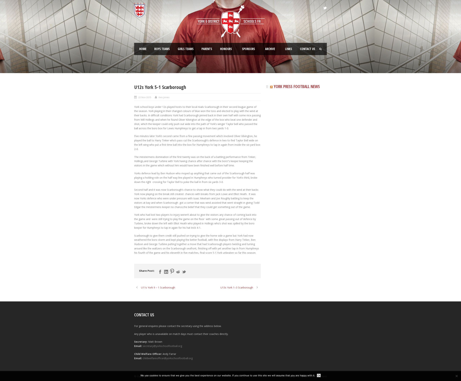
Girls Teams (186, 49)
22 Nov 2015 (144, 97)
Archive (270, 49)
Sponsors (248, 49)
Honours (226, 49)
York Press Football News (297, 86)
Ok (318, 375)
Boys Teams (162, 49)
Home (142, 49)
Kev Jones (164, 97)
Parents (207, 49)
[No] (456, 376)
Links (288, 49)
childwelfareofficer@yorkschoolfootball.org (168, 358)
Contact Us (307, 49)
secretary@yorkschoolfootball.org (162, 346)
